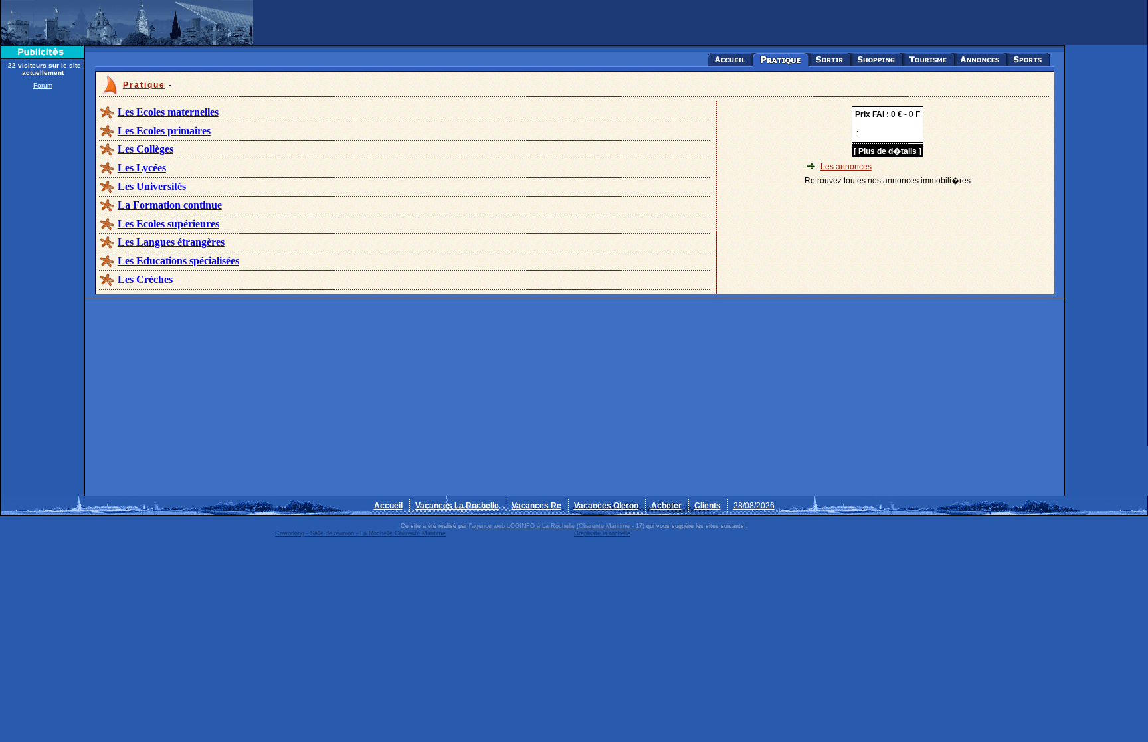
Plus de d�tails (887, 151)
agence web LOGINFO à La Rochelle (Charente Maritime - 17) (558, 526)
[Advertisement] (42, 293)
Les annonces (846, 166)
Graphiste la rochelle (602, 533)
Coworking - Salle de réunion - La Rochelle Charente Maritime (360, 533)
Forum (42, 85)
